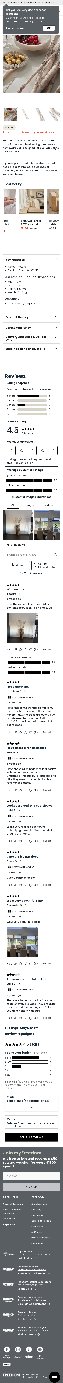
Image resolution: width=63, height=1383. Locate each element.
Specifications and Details (25, 349)
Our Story (36, 1209)
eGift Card (36, 1232)
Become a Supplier (40, 1237)
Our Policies (37, 1243)
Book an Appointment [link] (32, 1273)
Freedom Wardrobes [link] (30, 1297)
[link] (31, 361)
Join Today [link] (25, 1258)
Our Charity (37, 1215)
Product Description (20, 317)
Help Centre (9, 1224)
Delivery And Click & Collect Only (25, 338)
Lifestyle (9, 127)
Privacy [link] (46, 1377)
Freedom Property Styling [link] (32, 1327)
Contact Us (37, 1226)
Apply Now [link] (24, 1319)
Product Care (10, 1218)
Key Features (15, 260)
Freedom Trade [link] (27, 1312)
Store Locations (39, 1204)
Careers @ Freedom (41, 1220)
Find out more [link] (15, 28)
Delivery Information (13, 1204)
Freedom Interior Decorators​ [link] (34, 1282)
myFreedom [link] (25, 1251)
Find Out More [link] (27, 1334)
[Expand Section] (31, 1107)
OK (49, 28)
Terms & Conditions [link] (32, 1377)
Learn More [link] (25, 1289)
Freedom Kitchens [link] (28, 1266)
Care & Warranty (18, 328)
